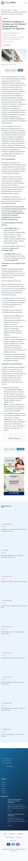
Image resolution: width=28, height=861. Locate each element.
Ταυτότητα (18, 837)
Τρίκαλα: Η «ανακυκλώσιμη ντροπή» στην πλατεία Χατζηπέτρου (15, 801)
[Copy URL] (15, 64)
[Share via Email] (13, 64)
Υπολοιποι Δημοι (7, 524)
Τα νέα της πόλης (7, 576)
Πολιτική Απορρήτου (9, 837)
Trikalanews (16, 438)
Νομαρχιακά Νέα (7, 729)
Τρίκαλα (3, 782)
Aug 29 (10, 810)
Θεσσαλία (4, 784)
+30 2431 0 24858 (7, 763)
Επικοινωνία (13, 840)
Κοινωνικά (5, 550)
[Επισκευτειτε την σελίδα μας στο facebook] (8, 844)
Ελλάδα (15, 10)
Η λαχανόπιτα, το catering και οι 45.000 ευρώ (13, 658)
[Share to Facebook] (5, 64)
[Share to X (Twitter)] (7, 64)
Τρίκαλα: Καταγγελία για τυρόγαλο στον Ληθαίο (13, 581)
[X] (13, 844)
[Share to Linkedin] (10, 64)
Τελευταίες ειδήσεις (6, 10)
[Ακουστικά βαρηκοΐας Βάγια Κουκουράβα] (14, 465)
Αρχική (5, 833)
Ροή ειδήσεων (12, 833)
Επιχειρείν (4, 793)
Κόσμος (3, 788)
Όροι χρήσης (20, 833)
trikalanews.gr (14, 850)
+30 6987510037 (7, 761)
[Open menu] (25, 3)
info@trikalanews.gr (8, 758)
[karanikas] (14, 485)
